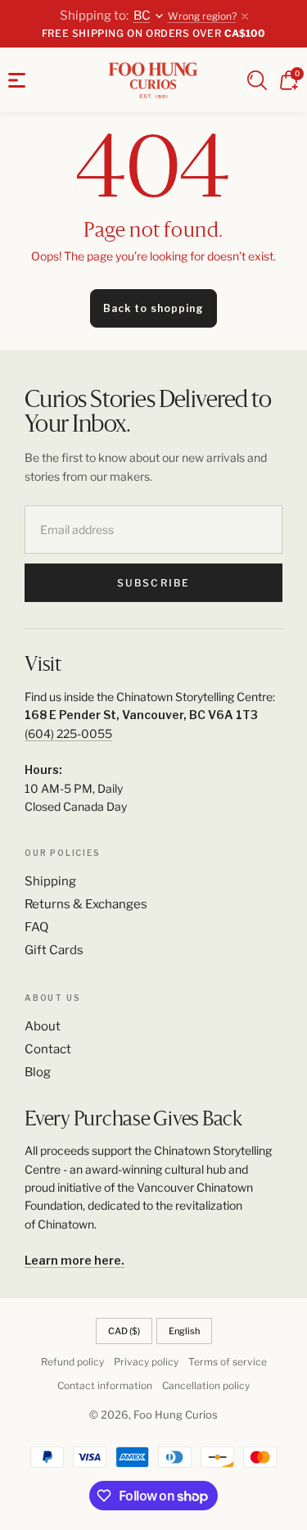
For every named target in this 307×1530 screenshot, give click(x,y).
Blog (38, 1072)
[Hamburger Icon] (16, 80)
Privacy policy (146, 1362)
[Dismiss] (245, 16)
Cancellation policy (206, 1385)
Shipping (50, 881)
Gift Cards (54, 950)
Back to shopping (153, 308)
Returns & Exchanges (86, 904)
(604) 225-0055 (68, 733)
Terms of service (227, 1362)
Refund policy (72, 1362)
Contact (48, 1049)
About (43, 1026)
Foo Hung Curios (175, 1414)
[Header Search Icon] (257, 80)
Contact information (104, 1385)
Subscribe (153, 583)
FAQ (36, 927)
